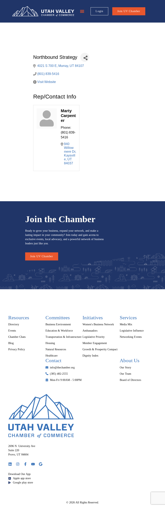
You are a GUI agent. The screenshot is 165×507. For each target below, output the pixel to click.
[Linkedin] (10, 464)
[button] (82, 11)
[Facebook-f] (25, 464)
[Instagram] (18, 464)
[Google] (40, 464)
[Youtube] (33, 464)
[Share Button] (84, 57)
